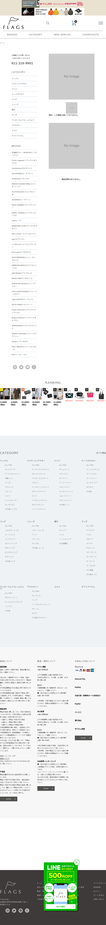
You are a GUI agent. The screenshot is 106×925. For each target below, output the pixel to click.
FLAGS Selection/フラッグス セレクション (24, 311)
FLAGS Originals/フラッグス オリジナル (24, 161)
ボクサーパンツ (11, 597)
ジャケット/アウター (19, 83)
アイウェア (90, 530)
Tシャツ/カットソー (12, 474)
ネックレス (36, 595)
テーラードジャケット (40, 469)
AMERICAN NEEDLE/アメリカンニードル (24, 266)
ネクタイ (89, 487)
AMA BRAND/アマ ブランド (22, 273)
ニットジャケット (39, 509)
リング (34, 600)
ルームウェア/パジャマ (14, 602)
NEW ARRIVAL (62, 34)
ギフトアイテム (17, 135)
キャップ (62, 530)
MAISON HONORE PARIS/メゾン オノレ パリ (24, 185)
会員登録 (97, 887)
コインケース (91, 552)
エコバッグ (9, 556)
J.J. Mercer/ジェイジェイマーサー (24, 245)
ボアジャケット (38, 504)
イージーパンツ (65, 482)
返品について (4, 758)
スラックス (63, 474)
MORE (8, 799)
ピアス (34, 613)
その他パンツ (64, 504)
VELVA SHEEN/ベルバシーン (22, 304)
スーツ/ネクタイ (18, 94)
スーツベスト (91, 474)
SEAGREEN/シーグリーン (21, 199)
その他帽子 (63, 543)
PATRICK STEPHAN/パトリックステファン (24, 334)
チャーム (35, 609)
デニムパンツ (64, 469)
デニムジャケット (39, 474)
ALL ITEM (8, 465)
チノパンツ (63, 478)
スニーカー (36, 539)
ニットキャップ (65, 539)
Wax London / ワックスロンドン (24, 233)
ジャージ (8, 491)
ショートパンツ (65, 496)
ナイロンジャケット (39, 500)
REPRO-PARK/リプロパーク (22, 278)
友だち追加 (60, 906)
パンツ (14, 89)
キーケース (90, 561)
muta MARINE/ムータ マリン (22, 173)
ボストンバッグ (11, 543)
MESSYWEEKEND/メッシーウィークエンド (24, 258)
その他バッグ (10, 561)
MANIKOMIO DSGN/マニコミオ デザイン (24, 227)
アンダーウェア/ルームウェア (23, 120)
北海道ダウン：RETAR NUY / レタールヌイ (24, 153)
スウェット (9, 487)
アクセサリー (17, 125)
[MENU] (101, 23)
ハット (61, 534)
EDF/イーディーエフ (19, 354)
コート (34, 496)
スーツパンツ (91, 478)
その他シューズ (38, 548)
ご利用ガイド (42, 899)
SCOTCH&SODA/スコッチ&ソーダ (24, 193)
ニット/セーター (11, 500)
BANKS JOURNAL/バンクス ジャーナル (24, 214)
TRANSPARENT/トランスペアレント (24, 326)
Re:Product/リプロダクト (21, 252)
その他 (89, 491)
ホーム (2, 43)
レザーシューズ (38, 530)
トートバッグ (10, 534)
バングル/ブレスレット (41, 604)
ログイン (97, 891)
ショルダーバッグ (12, 530)
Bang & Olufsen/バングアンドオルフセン (24, 319)
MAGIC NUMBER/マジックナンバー (24, 206)
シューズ (15, 104)
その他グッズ (91, 574)
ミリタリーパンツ (66, 491)
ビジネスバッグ (11, 552)
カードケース (91, 556)
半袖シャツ (9, 478)
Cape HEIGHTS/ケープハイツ (22, 299)
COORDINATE (90, 34)
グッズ (14, 115)
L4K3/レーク (16, 220)
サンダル (35, 543)
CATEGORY (35, 34)
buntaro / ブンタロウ (20, 341)
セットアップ (10, 469)
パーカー (8, 482)
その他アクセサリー (39, 617)
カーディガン (10, 504)
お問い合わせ (98, 899)
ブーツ (34, 534)
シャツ (7, 496)
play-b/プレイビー (19, 239)
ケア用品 (89, 570)
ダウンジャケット (39, 491)
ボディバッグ (10, 548)
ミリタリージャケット (40, 487)
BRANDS (12, 34)
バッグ (14, 99)
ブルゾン (35, 482)
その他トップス (11, 509)
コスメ (14, 130)
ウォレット (90, 548)
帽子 (13, 109)
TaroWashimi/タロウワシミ (22, 168)
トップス (15, 78)
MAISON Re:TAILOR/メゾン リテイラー (24, 284)
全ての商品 (101, 452)
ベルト (89, 534)
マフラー (89, 543)
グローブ (89, 539)
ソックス (8, 606)
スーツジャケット (93, 469)
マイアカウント (99, 883)
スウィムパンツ (65, 500)
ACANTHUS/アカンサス (20, 178)
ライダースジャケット (40, 478)
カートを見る (98, 895)
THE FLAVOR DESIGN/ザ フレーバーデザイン (24, 292)
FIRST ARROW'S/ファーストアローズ (24, 348)
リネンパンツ (64, 487)
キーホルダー (91, 565)
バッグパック (10, 539)
